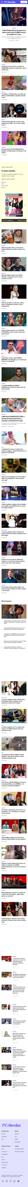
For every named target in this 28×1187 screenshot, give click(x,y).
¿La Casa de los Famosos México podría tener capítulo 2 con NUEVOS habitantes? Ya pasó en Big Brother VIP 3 (19, 1070)
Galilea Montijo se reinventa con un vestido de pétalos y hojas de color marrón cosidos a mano (14, 920)
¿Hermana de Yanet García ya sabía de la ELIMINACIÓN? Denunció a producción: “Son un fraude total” (14, 68)
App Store (4, 182)
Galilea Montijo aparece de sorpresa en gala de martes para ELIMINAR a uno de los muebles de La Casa (14, 32)
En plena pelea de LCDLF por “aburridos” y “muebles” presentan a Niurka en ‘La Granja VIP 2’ (15, 647)
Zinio (3, 184)
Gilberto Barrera (16, 1043)
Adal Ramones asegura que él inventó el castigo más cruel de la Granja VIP (19, 975)
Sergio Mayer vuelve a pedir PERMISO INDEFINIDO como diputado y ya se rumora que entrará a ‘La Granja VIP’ (14, 359)
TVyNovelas (17, 40)
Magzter (3, 187)
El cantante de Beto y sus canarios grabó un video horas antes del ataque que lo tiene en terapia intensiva (19, 990)
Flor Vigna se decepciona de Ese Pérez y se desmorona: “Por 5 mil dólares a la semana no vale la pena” (13, 811)
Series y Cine (4, 530)
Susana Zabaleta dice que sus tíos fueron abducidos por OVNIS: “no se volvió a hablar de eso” (13, 123)
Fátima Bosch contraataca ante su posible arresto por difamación (19, 1022)
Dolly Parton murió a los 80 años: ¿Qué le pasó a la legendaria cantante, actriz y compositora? (13, 304)
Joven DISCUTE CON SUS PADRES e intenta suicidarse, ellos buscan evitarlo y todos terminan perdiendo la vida (13, 756)
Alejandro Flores (16, 967)
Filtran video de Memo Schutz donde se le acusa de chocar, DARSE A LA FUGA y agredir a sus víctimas (14, 588)
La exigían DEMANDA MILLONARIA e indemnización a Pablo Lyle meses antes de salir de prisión (13, 387)
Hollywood (4, 300)
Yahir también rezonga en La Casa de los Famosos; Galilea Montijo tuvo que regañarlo (14, 838)
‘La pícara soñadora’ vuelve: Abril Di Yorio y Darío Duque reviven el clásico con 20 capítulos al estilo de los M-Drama (13, 701)
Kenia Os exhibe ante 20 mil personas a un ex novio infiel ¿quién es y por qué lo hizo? (19, 1085)
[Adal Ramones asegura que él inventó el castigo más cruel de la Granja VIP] (7, 974)
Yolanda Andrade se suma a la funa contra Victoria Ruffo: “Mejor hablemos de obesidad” (19, 1009)
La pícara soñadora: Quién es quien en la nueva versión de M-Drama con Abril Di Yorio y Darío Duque (14, 533)
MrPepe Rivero (15, 1076)
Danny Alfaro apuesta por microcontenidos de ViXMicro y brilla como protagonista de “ (19, 1036)
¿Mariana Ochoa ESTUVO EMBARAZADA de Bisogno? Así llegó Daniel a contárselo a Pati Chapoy (14, 150)
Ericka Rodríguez (11, 426)
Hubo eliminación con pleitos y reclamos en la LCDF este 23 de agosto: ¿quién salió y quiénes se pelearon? (13, 894)
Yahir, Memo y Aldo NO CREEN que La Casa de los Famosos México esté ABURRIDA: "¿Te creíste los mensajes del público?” (14, 783)
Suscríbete (24, 2)
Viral (2, 447)
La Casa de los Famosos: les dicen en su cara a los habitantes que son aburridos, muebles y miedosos (19, 961)
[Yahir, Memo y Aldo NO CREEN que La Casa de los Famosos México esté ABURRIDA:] (14, 771)
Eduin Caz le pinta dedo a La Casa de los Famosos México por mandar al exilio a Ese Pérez (13, 249)
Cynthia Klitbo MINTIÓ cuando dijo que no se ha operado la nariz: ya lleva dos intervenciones (14, 628)
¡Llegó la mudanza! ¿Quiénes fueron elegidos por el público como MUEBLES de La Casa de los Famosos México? (14, 505)
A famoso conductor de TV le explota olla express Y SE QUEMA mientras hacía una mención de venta (13, 728)
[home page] (10, 2)
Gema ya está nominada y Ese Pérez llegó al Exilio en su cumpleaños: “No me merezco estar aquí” (14, 478)
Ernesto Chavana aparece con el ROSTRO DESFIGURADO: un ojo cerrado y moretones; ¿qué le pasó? (13, 332)
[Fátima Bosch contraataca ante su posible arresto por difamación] (7, 1021)
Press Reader (5, 185)
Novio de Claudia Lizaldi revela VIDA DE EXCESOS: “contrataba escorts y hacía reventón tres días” (12, 276)
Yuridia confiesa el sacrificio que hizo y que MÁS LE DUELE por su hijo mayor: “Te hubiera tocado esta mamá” (15, 622)
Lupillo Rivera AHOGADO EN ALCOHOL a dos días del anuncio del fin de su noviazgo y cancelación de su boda (13, 418)
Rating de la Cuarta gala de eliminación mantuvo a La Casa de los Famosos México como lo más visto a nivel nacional (13, 561)
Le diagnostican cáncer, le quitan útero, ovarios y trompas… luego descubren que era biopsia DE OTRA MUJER (14, 450)
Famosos (14, 28)
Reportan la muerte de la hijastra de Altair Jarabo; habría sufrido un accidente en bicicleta (15, 641)
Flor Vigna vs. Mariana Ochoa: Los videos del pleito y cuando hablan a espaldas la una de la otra (14, 95)
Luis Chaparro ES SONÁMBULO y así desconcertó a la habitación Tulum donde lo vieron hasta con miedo (15, 635)
